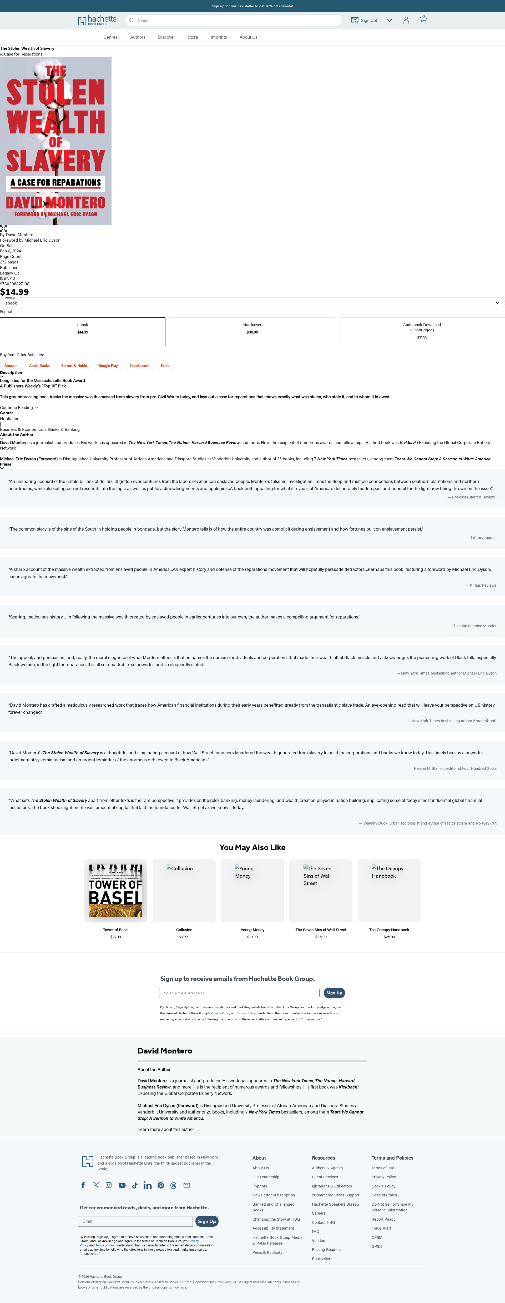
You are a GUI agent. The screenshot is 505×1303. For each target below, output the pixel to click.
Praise (6, 464)
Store (193, 37)
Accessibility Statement (273, 1228)
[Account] (406, 20)
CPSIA (377, 1237)
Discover (166, 37)
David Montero (19, 234)
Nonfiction (9, 418)
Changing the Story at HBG (276, 1219)
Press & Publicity (267, 1252)
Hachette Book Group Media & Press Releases (277, 1240)
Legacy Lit (9, 273)
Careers (318, 1213)
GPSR (377, 1246)
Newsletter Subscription (273, 1194)
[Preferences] (389, 20)
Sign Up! (369, 20)
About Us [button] (248, 37)
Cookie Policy (383, 1186)
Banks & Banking (64, 429)
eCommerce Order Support (335, 1194)
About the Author (16, 434)
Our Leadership (265, 1176)
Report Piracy (383, 1219)
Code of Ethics (384, 1194)
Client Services (325, 1176)
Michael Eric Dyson (42, 240)
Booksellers (322, 1258)
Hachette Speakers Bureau (335, 1204)
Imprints (219, 37)
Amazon (11, 365)
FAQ (315, 1231)
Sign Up (334, 992)
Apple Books (39, 365)
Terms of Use (383, 1167)
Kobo (165, 365)
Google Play (108, 365)
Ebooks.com (139, 365)
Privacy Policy (384, 1176)
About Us (260, 1167)
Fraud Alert (381, 1228)
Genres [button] (110, 37)
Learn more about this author (166, 1129)
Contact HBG (323, 1222)
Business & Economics (21, 429)
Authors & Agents (327, 1167)
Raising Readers (326, 1249)
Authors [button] (137, 37)
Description (11, 372)
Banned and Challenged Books (273, 1207)
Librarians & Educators (332, 1186)
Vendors (319, 1240)
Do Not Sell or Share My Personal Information (392, 1207)
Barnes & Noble (74, 365)
